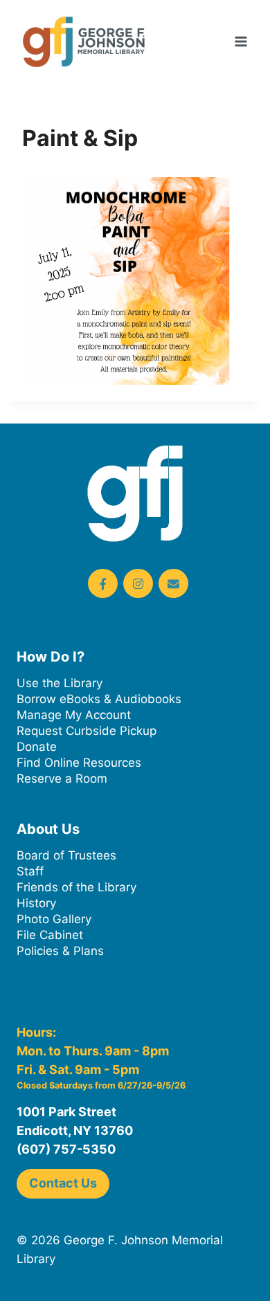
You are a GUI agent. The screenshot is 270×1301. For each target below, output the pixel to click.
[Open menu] (240, 41)
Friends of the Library (76, 887)
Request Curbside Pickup (86, 731)
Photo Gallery (54, 919)
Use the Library (59, 683)
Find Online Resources (79, 763)
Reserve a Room (62, 778)
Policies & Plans (60, 951)
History (36, 903)
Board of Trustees (66, 855)
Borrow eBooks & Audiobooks (99, 699)
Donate (37, 747)
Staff (30, 871)
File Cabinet (50, 935)
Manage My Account (74, 715)
